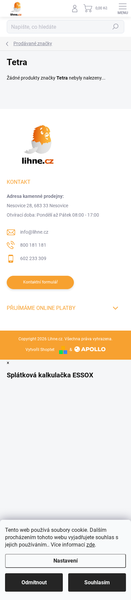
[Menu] (122, 8)
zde (90, 545)
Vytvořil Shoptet (40, 349)
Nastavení (65, 561)
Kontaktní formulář (40, 282)
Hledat (116, 26)
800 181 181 (33, 245)
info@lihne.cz (34, 232)
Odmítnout (34, 582)
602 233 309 (33, 258)
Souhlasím (97, 582)
